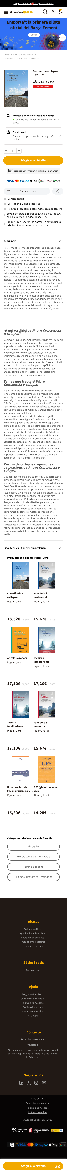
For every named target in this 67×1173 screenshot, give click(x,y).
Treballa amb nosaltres (32, 942)
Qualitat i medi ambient (32, 933)
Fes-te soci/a (32, 970)
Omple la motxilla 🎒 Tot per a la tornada (34, 3)
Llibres (7, 54)
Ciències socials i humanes (16, 58)
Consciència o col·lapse (15, 595)
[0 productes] (60, 13)
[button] (53, 12)
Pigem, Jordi (38, 74)
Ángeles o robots (17, 658)
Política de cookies (33, 1007)
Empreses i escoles (33, 946)
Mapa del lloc (38, 1098)
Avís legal (33, 1016)
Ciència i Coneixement (23, 54)
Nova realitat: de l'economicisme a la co (19, 791)
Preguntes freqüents (33, 994)
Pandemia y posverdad (41, 724)
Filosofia (35, 58)
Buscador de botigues (32, 937)
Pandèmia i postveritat (40, 595)
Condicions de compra (32, 999)
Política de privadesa (33, 1003)
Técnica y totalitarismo (41, 660)
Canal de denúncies (32, 1011)
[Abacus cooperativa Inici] (22, 14)
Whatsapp (32, 1045)
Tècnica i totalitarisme (15, 724)
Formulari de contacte (32, 1039)
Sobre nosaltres (32, 929)
